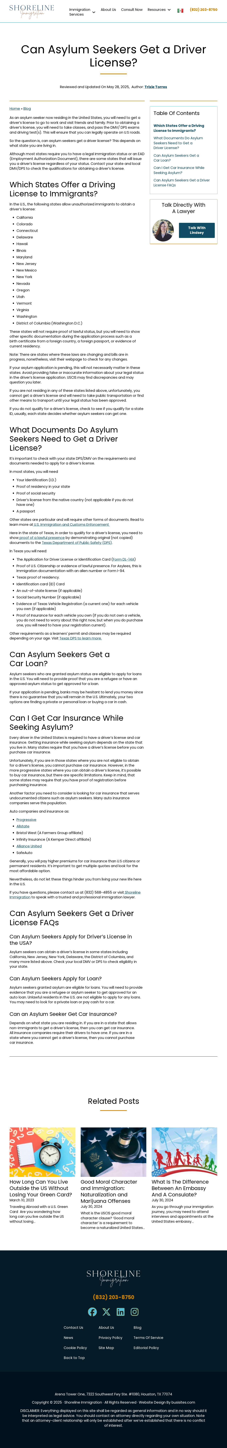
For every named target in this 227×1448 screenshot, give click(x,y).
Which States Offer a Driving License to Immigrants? (179, 128)
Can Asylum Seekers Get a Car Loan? (176, 158)
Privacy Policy (110, 1337)
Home (15, 108)
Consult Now (132, 9)
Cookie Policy (75, 1347)
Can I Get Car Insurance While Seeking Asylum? (179, 170)
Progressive (26, 819)
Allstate (22, 826)
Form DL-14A (123, 559)
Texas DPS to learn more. (80, 638)
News (68, 1337)
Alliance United (29, 846)
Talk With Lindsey (197, 230)
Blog (27, 108)
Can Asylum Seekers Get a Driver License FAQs (182, 182)
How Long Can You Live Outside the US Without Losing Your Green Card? (41, 1188)
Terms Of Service (148, 1337)
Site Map (106, 1347)
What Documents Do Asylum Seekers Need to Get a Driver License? (178, 143)
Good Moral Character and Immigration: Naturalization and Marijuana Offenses (109, 1191)
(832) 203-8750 (203, 9)
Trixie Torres (156, 86)
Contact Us (73, 1327)
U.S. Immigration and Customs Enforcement (71, 524)
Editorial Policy (146, 1347)
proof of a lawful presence (42, 537)
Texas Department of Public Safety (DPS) (77, 542)
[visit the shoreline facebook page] (92, 1315)
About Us (108, 9)
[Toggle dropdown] (94, 12)
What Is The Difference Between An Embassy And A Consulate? (180, 1188)
